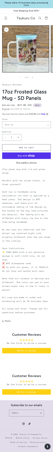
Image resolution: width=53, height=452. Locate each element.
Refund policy (23, 438)
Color (5, 119)
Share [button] (8, 321)
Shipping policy (38, 442)
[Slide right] (33, 78)
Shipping (6, 109)
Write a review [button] (26, 350)
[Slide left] (20, 78)
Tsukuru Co (25, 434)
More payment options (26, 162)
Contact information (28, 446)
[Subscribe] (41, 413)
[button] (6, 18)
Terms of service (18, 442)
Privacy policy (40, 438)
